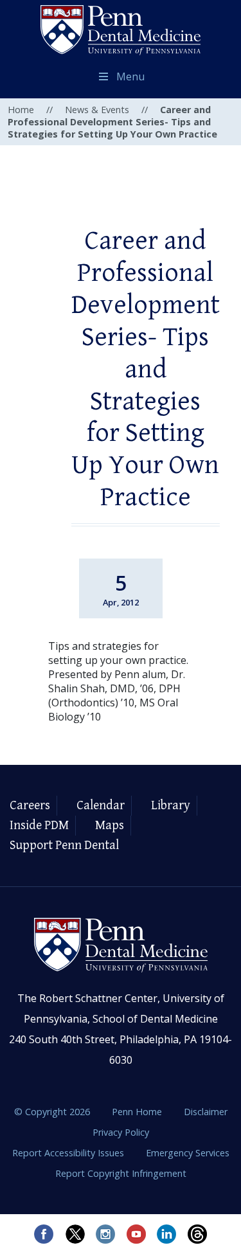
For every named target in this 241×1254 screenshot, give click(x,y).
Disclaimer (206, 1112)
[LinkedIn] (167, 1234)
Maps (109, 825)
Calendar (100, 805)
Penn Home (138, 1112)
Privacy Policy (121, 1132)
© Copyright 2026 (52, 1112)
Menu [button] (130, 76)
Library (170, 805)
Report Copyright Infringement (120, 1173)
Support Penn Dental (64, 845)
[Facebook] (43, 1234)
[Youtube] (136, 1234)
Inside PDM (39, 825)
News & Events (97, 109)
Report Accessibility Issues (69, 1153)
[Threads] (198, 1234)
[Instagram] (105, 1234)
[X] (74, 1234)
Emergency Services (187, 1153)
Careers (30, 805)
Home (21, 109)
